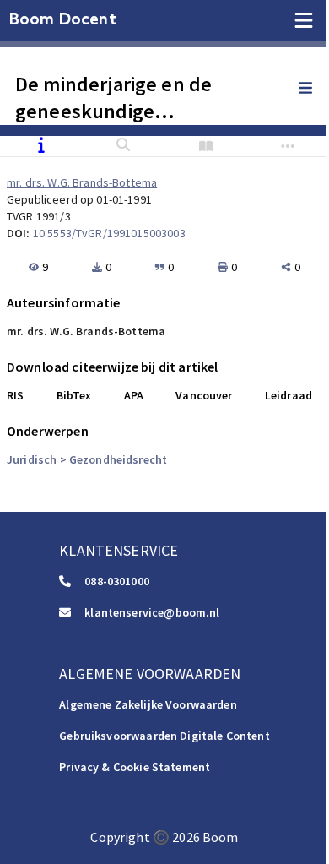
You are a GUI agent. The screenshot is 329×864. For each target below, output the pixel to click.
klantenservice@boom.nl (151, 612)
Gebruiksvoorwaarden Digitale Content (164, 735)
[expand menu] (314, 88)
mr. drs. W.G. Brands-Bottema (82, 182)
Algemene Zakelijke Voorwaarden (148, 704)
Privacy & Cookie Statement (134, 766)
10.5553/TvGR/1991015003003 (109, 233)
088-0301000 (116, 581)
